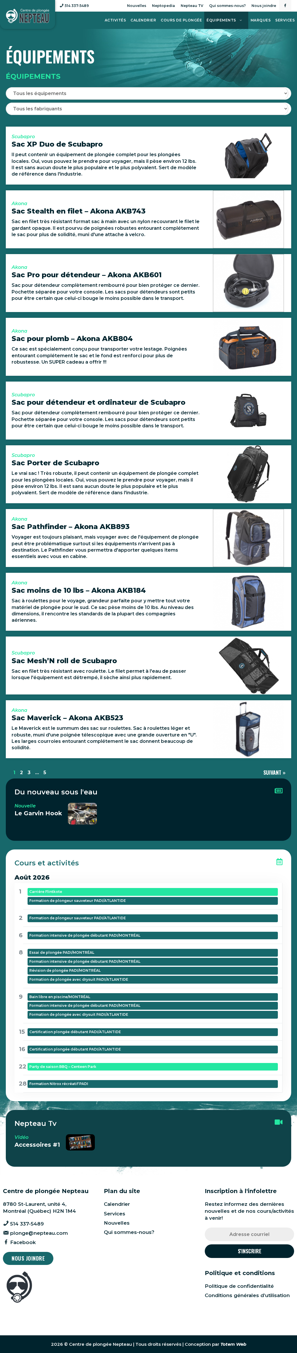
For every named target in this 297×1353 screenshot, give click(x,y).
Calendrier (143, 20)
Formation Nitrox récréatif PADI (58, 1084)
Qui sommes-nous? (227, 5)
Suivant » (274, 772)
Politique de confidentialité (239, 1286)
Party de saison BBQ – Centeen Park (62, 1066)
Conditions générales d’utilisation (247, 1295)
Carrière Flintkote (45, 891)
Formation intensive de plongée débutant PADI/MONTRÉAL (84, 935)
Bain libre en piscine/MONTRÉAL (59, 997)
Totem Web (233, 1344)
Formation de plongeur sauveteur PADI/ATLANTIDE (77, 900)
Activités (115, 20)
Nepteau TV (192, 5)
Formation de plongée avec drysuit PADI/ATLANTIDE (78, 979)
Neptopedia (163, 5)
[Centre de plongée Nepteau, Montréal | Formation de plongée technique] (27, 16)
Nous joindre (263, 5)
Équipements (221, 20)
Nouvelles (136, 5)
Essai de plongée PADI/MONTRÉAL (61, 952)
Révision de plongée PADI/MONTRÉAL (65, 970)
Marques (261, 20)
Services (285, 20)
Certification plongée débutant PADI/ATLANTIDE (75, 1032)
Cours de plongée (181, 20)
